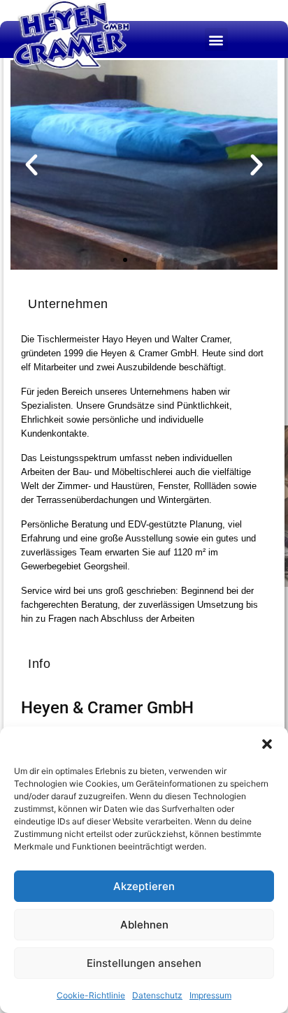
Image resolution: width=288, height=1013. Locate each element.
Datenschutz (157, 995)
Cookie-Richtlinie (91, 995)
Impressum (210, 995)
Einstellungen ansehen (144, 963)
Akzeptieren (144, 886)
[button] (267, 744)
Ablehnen (144, 924)
